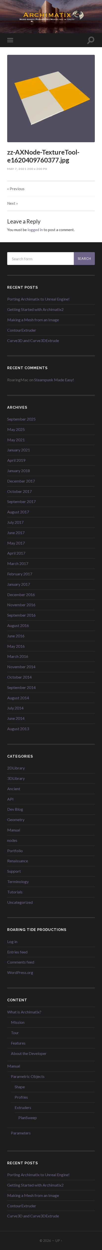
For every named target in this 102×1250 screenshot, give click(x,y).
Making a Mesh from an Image (33, 319)
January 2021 (18, 449)
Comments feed (20, 962)
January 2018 (18, 470)
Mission (18, 1022)
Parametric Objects (28, 1076)
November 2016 (21, 604)
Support (14, 871)
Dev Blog (15, 809)
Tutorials (15, 891)
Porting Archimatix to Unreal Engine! (38, 299)
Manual (13, 829)
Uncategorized (20, 902)
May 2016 (16, 646)
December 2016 (21, 594)
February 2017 (19, 573)
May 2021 (16, 439)
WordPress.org (20, 972)
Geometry (16, 819)
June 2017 (16, 532)
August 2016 (18, 625)
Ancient (13, 788)
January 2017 (18, 584)
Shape (20, 1086)
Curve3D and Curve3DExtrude (33, 340)
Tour (15, 1032)
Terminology (18, 881)
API (10, 799)
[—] (51, 16)
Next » (12, 203)
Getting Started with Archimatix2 (35, 309)
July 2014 (15, 708)
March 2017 (17, 563)
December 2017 (21, 481)
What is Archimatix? (24, 1011)
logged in (35, 229)
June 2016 (16, 635)
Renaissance (17, 860)
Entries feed (17, 951)
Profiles (21, 1097)
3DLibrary (16, 778)
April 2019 (16, 460)
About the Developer (29, 1053)
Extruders (23, 1107)
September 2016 (21, 615)
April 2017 (16, 553)
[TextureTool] (51, 98)
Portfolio (15, 850)
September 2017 (21, 501)
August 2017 (18, 511)
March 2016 (17, 656)
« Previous (16, 188)
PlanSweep (27, 1117)
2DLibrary (16, 768)
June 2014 (16, 718)
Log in (12, 941)
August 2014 (18, 697)
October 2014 (19, 677)
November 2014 (21, 666)
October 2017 (19, 491)
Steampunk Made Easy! (54, 379)
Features (18, 1043)
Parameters (21, 1132)
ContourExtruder (21, 330)
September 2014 (21, 687)
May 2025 (16, 429)
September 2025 (21, 419)
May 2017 (16, 543)
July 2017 (15, 522)
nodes (12, 840)
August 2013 (18, 728)
